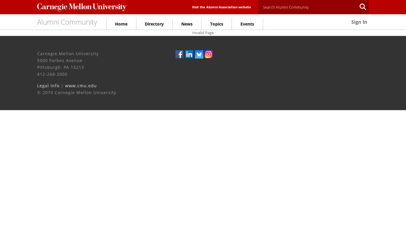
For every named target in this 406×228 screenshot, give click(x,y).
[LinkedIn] (189, 53)
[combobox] (313, 7)
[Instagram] (208, 53)
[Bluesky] (199, 53)
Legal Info (48, 85)
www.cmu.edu (81, 85)
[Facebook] (179, 53)
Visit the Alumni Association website (221, 7)
